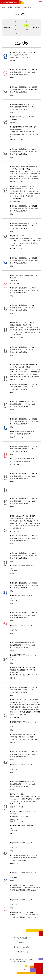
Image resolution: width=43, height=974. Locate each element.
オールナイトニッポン (22, 947)
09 (27, 29)
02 (21, 21)
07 (16, 29)
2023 (6, 27)
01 (16, 21)
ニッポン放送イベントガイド (11, 7)
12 (27, 33)
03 (27, 21)
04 (16, 25)
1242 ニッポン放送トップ (21, 937)
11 (21, 33)
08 (21, 29)
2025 (37, 27)
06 (27, 25)
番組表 (21, 942)
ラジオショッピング (21, 951)
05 (21, 25)
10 (16, 33)
